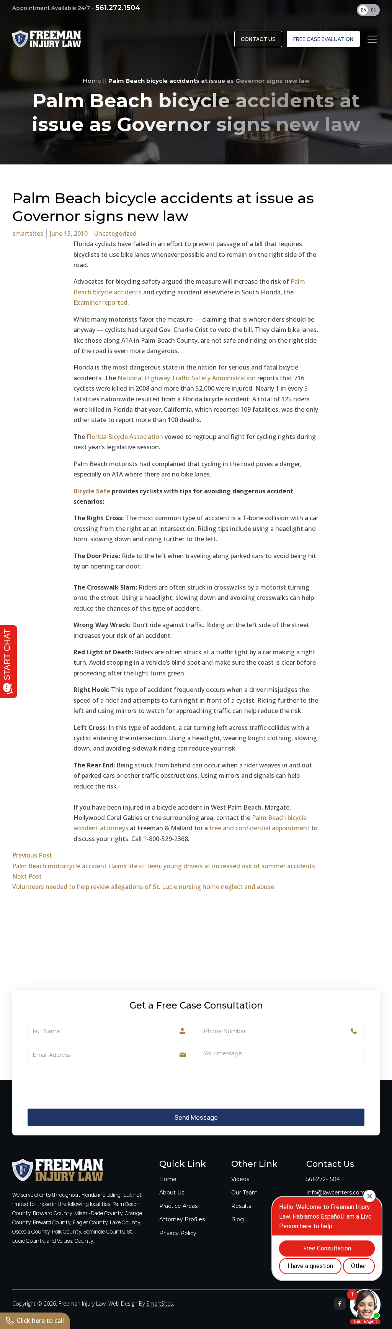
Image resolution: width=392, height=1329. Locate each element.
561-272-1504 (323, 1179)
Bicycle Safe (92, 491)
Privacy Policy (177, 1233)
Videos (240, 1179)
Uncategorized (115, 233)
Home (92, 80)
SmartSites (159, 1303)
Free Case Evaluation (323, 39)
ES (373, 10)
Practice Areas (178, 1206)
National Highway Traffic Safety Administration (187, 378)
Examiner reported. (101, 302)
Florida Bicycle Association (125, 436)
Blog (237, 1219)
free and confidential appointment (259, 828)
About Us (171, 1192)
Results (241, 1206)
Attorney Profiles (182, 1219)
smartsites (27, 233)
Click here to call (40, 1320)
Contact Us (258, 39)
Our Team (244, 1192)
